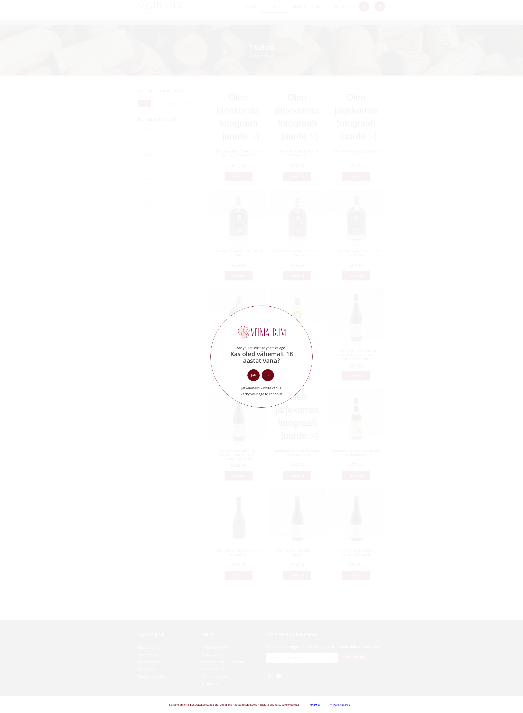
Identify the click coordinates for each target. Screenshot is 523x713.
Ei (267, 375)
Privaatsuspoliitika (340, 705)
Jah (253, 375)
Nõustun (315, 705)
